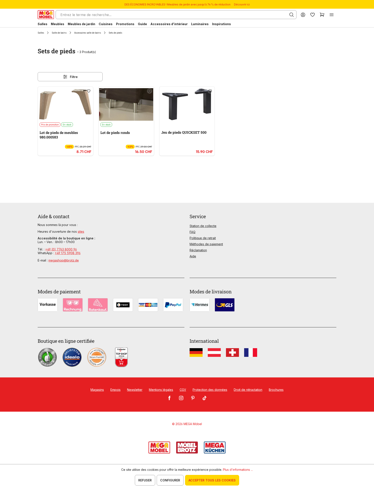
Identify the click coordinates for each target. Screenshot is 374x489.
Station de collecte (203, 226)
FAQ (192, 232)
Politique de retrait (203, 238)
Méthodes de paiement (206, 244)
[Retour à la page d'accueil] (46, 14)
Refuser (145, 480)
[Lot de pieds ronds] (126, 104)
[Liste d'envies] (312, 14)
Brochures (276, 390)
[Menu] (331, 14)
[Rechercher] (291, 14)
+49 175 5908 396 (68, 253)
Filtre (74, 77)
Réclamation (198, 250)
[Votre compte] (303, 14)
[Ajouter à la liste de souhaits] (88, 91)
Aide (193, 256)
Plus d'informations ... (238, 469)
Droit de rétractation (248, 390)
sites (81, 231)
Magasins (97, 390)
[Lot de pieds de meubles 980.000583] (65, 104)
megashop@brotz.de (63, 260)
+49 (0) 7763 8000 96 (61, 249)
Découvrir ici (242, 4)
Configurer (170, 480)
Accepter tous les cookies (212, 480)
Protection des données (210, 390)
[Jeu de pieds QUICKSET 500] (187, 104)
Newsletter (134, 390)
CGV (183, 390)
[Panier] (322, 14)
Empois (115, 390)
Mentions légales (161, 390)
